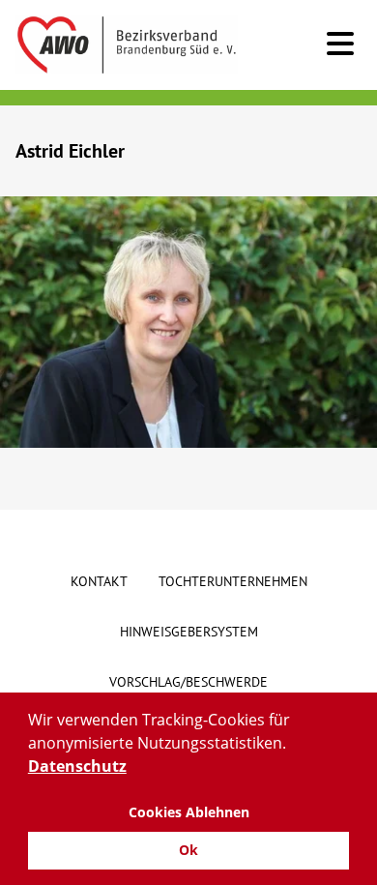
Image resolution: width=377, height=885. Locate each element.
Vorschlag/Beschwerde (188, 682)
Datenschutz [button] (77, 766)
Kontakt (99, 581)
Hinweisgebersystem (189, 631)
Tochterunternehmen (233, 581)
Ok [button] (188, 850)
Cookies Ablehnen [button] (189, 812)
